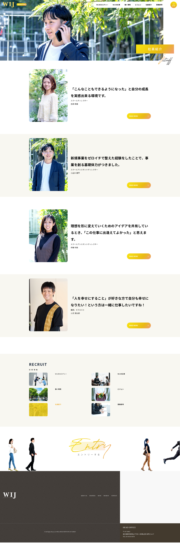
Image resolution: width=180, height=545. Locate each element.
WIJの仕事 (116, 5)
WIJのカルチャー (102, 5)
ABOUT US (84, 495)
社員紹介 (149, 5)
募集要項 (159, 5)
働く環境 (128, 5)
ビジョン (138, 5)
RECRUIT (106, 495)
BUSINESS (92, 495)
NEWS (99, 495)
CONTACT (114, 495)
